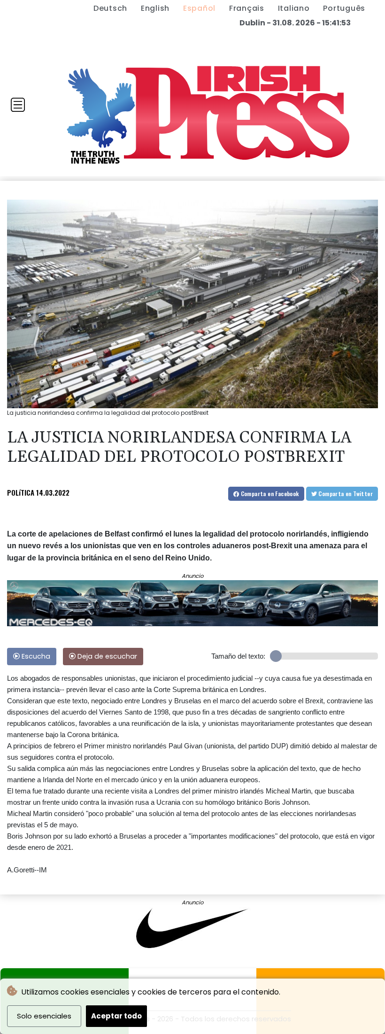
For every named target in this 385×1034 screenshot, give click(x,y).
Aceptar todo (116, 1016)
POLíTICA (20, 492)
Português (344, 8)
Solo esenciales (44, 1016)
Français (246, 8)
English (155, 8)
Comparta (269, 494)
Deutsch (110, 8)
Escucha (35, 656)
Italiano (294, 8)
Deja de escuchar (106, 656)
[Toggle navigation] (18, 104)
